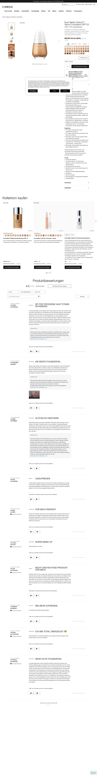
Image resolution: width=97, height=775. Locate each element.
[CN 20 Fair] (79, 46)
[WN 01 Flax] (65, 46)
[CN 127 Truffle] (70, 53)
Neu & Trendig (8, 11)
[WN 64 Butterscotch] (79, 53)
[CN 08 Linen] (72, 46)
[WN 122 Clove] (86, 51)
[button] (34, 395)
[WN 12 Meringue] (72, 53)
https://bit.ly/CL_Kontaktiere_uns (38, 338)
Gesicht (14, 17)
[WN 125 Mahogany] (65, 53)
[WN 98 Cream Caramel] (70, 51)
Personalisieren (33, 90)
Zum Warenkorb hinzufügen (80, 66)
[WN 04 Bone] (70, 46)
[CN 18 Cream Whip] (77, 46)
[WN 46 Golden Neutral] (88, 46)
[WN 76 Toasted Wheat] (83, 49)
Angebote (61, 11)
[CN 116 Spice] (81, 51)
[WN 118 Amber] (83, 51)
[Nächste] (31, 235)
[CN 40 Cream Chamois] (86, 46)
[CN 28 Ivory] (81, 46)
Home (3, 17)
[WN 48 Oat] (65, 49)
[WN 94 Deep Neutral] (68, 51)
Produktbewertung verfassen (59, 286)
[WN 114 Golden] (77, 51)
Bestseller (16, 11)
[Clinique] (7, 7)
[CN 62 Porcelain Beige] (77, 49)
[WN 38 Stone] (83, 46)
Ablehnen (54, 90)
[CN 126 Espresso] (68, 53)
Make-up (8, 17)
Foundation (19, 17)
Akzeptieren (65, 90)
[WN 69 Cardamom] (18, 235)
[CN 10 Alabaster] (74, 46)
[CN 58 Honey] (74, 49)
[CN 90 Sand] (65, 51)
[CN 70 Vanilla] (79, 49)
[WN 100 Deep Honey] (72, 51)
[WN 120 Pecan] (83, 53)
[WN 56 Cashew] (72, 49)
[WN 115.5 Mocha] (79, 51)
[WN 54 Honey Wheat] (70, 49)
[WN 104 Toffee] (74, 51)
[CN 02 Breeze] (68, 46)
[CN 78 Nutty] (86, 49)
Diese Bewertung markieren (79, 351)
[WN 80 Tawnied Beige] (88, 49)
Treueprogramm (78, 11)
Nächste (48, 705)
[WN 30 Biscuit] (77, 53)
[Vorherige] (4, 235)
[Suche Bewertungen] (38, 296)
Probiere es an (84, 57)
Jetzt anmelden (85, 75)
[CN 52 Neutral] (68, 49)
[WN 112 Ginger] (81, 53)
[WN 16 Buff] (74, 53)
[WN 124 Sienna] (88, 51)
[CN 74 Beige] (81, 49)
